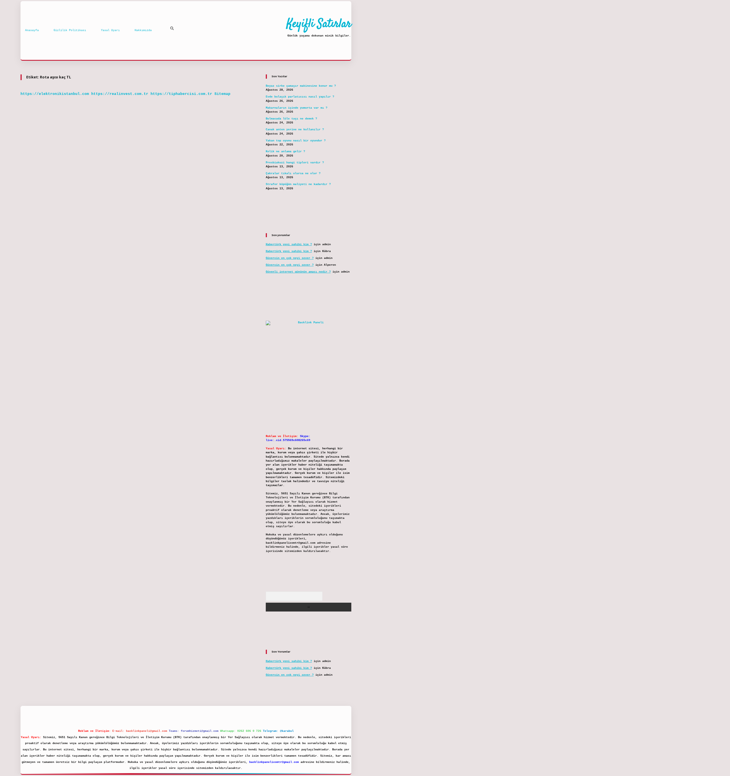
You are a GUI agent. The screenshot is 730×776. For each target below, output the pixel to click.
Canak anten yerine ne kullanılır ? (295, 129)
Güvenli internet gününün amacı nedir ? (298, 271)
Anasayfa (32, 30)
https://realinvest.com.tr (119, 94)
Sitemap (222, 94)
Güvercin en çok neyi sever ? (290, 258)
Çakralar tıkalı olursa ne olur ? (293, 173)
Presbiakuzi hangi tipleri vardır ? (295, 162)
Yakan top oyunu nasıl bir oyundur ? (296, 140)
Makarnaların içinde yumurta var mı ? (296, 107)
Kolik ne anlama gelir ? (285, 151)
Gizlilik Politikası (70, 30)
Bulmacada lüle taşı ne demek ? (291, 118)
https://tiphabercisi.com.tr (181, 94)
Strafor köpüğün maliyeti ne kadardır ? (298, 184)
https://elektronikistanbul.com (55, 94)
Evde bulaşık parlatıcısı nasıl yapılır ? (300, 96)
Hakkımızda (143, 30)
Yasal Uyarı (110, 30)
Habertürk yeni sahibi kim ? (289, 244)
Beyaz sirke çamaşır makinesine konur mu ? (301, 86)
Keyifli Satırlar (319, 24)
